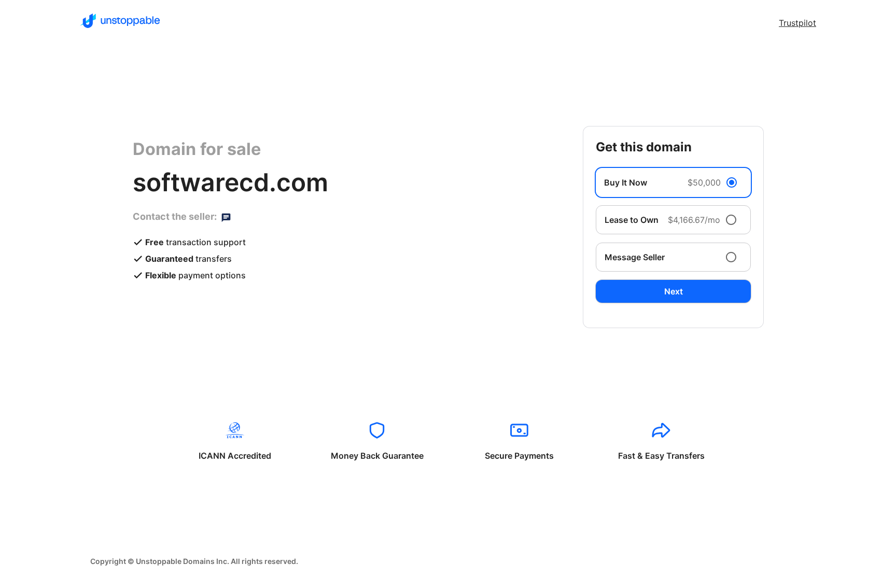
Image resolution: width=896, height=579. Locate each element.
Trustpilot (797, 23)
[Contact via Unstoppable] (226, 216)
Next (673, 291)
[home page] (120, 20)
